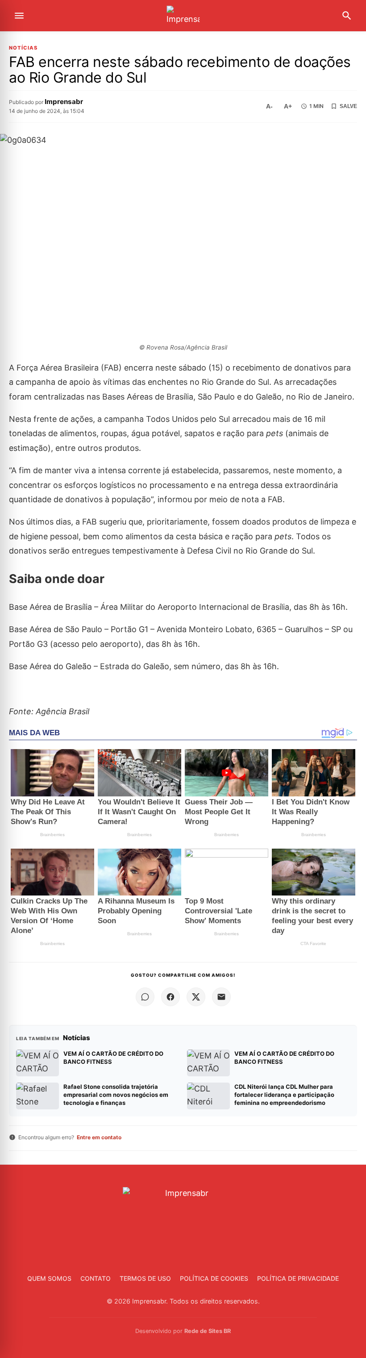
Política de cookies (214, 1278)
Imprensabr (64, 101)
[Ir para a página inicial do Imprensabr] (183, 16)
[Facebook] (170, 996)
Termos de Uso (145, 1278)
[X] (196, 996)
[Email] (221, 996)
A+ (288, 106)
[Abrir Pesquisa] (347, 15)
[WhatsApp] (145, 996)
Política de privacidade (298, 1278)
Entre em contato (99, 1137)
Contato (95, 1278)
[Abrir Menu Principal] (19, 15)
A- (269, 106)
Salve (348, 106)
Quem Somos (49, 1278)
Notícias (23, 48)
